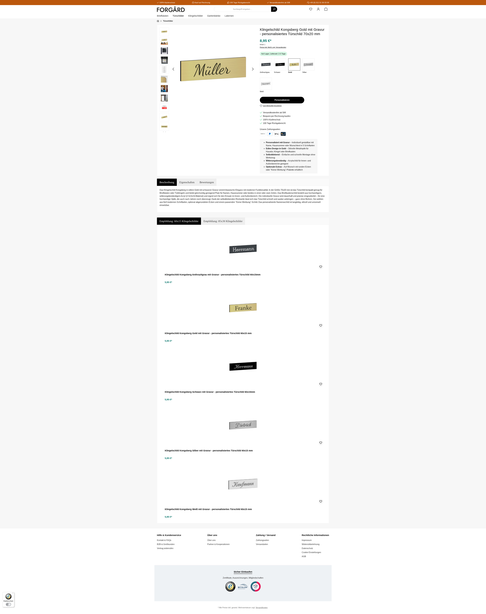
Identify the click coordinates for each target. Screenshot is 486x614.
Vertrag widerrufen (165, 548)
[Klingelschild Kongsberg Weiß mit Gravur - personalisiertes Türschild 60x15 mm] (243, 483)
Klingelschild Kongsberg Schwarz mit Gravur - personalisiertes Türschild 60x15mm (210, 392)
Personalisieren (282, 100)
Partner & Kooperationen (218, 544)
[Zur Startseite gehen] (171, 9)
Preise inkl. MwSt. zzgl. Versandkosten (273, 47)
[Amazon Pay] (263, 134)
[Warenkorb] (326, 9)
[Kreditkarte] (283, 134)
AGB (304, 556)
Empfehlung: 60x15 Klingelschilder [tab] (178, 221)
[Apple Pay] (276, 134)
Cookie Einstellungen (311, 552)
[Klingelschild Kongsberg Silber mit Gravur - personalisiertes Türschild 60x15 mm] (243, 425)
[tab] (167, 182)
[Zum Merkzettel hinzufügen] (320, 266)
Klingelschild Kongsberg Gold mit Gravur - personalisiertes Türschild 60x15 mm (208, 333)
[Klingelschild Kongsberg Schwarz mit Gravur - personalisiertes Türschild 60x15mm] (243, 366)
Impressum (307, 540)
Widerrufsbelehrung (310, 544)
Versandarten (262, 544)
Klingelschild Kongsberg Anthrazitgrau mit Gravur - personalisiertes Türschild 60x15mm (212, 274)
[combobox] (242, 9)
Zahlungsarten (262, 540)
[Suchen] (274, 9)
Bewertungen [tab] (207, 182)
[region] (207, 79)
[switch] (8, 604)
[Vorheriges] (173, 69)
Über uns (211, 540)
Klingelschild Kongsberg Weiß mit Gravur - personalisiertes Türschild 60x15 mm (208, 509)
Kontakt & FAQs (164, 540)
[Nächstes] (253, 69)
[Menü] (12, 593)
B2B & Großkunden (166, 544)
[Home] (158, 21)
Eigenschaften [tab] (187, 182)
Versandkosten (262, 608)
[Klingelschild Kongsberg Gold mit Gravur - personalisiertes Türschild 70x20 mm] (213, 69)
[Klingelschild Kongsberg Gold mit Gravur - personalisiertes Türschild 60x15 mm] (243, 308)
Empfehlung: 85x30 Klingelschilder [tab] (223, 221)
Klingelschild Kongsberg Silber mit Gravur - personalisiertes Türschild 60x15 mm (209, 450)
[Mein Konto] (318, 9)
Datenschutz (307, 548)
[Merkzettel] (311, 9)
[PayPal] (270, 134)
